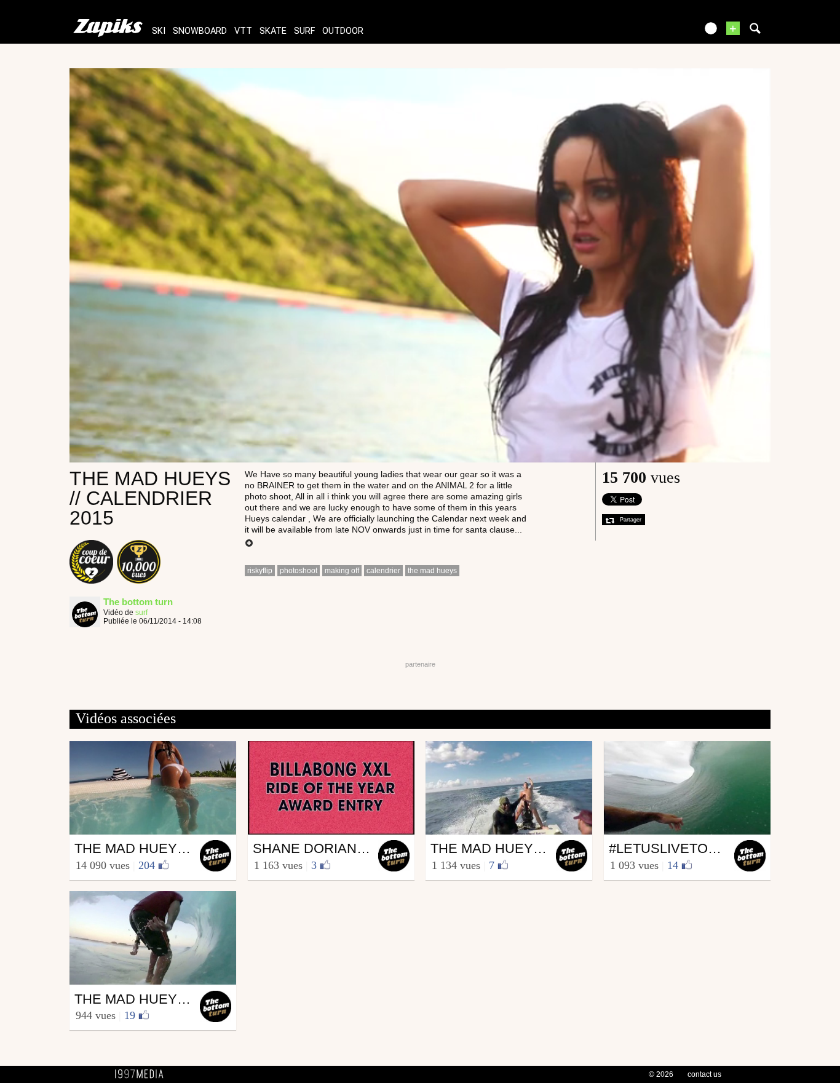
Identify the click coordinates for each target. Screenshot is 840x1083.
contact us (704, 1074)
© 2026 (661, 1074)
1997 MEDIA (143, 1074)
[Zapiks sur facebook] (661, 32)
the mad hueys (432, 570)
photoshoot (298, 570)
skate (273, 31)
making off (342, 570)
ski (158, 31)
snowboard (200, 31)
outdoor (342, 31)
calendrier (383, 570)
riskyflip (259, 570)
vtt (243, 31)
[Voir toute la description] (249, 543)
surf (304, 31)
